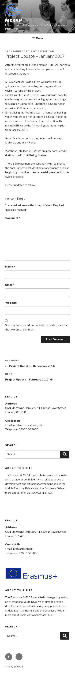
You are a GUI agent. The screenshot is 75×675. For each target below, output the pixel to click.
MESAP (13, 20)
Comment (12, 218)
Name (10, 266)
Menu (39, 38)
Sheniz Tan (46, 51)
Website (11, 302)
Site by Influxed (14, 666)
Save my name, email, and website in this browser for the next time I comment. (36, 327)
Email (9, 284)
